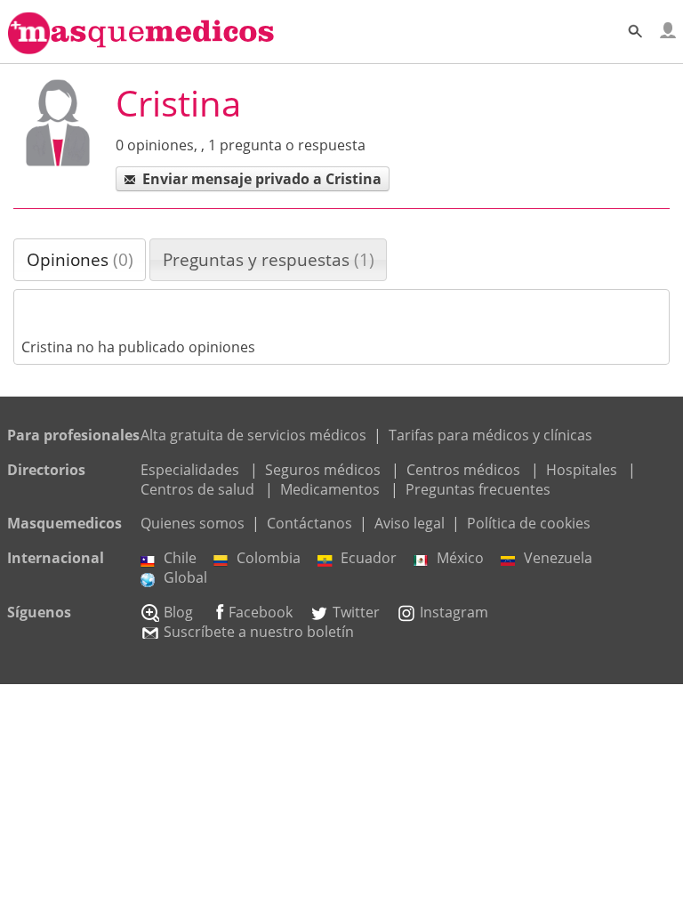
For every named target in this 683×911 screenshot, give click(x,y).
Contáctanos (309, 523)
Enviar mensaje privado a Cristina (262, 179)
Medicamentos (330, 489)
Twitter (356, 612)
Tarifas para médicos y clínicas (490, 435)
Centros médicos (463, 470)
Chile (180, 558)
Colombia (269, 558)
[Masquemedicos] (141, 46)
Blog (178, 612)
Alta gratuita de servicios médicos (253, 435)
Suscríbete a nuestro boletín (259, 631)
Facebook (261, 612)
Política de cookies (529, 523)
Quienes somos (193, 523)
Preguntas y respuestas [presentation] (268, 259)
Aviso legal (409, 523)
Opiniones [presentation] (80, 259)
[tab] (79, 259)
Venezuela (558, 558)
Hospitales (581, 470)
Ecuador (369, 558)
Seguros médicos (323, 470)
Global (185, 577)
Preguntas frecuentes (478, 489)
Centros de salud (197, 489)
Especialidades (190, 470)
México (460, 558)
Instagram (454, 612)
